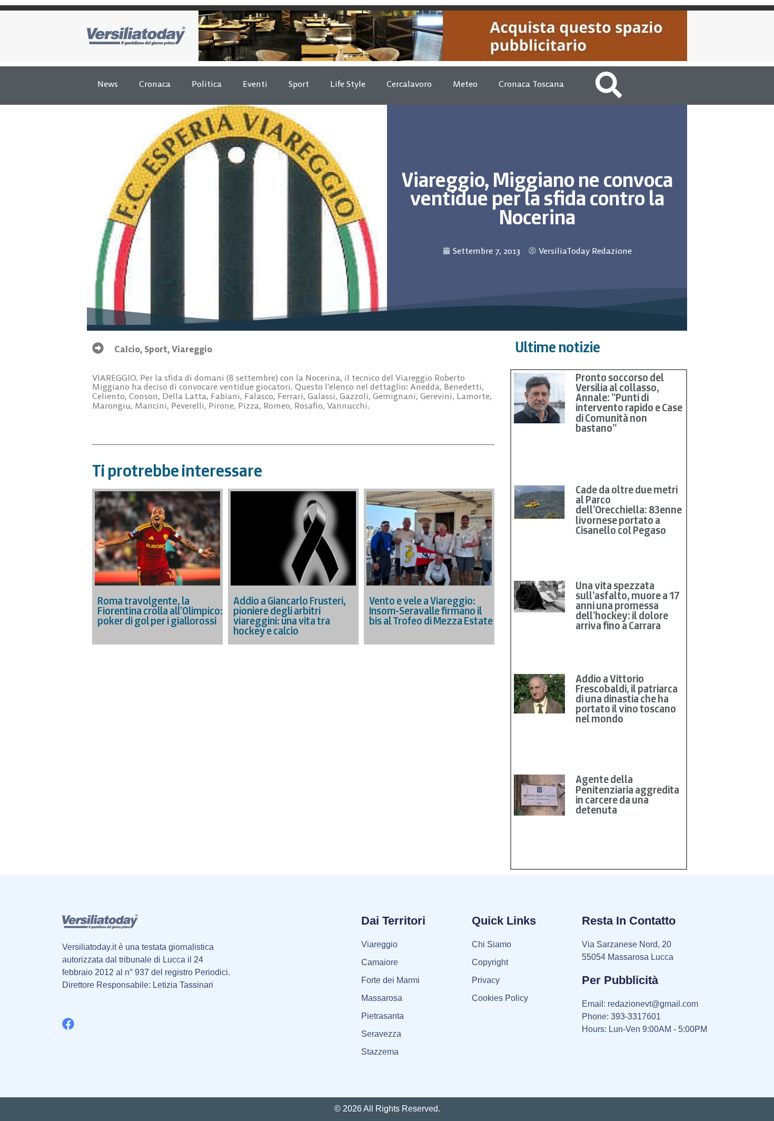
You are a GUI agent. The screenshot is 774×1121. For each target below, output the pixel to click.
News (107, 83)
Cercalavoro (409, 83)
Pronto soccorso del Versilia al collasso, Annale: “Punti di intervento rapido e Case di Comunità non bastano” (628, 403)
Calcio (127, 349)
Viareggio (192, 349)
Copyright (490, 962)
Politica (207, 83)
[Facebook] (68, 1024)
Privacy (486, 980)
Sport (299, 83)
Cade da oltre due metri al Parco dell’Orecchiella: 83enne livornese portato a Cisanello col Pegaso (628, 510)
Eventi (255, 83)
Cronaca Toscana (531, 83)
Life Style (347, 83)
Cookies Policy (500, 998)
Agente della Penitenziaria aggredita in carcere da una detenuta (627, 794)
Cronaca (155, 83)
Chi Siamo (491, 944)
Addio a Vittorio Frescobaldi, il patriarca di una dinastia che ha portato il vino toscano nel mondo (626, 699)
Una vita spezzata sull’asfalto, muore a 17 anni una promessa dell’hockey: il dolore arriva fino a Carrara (627, 606)
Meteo (465, 83)
